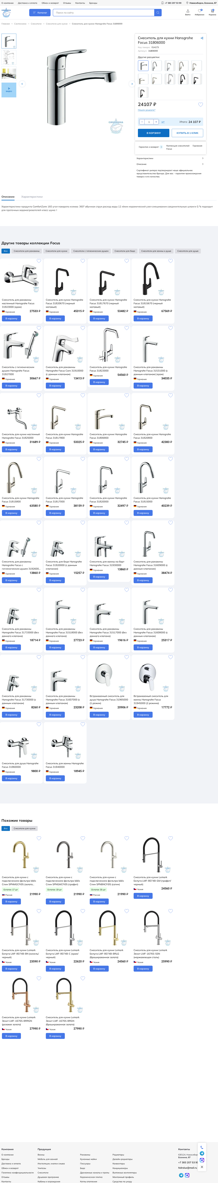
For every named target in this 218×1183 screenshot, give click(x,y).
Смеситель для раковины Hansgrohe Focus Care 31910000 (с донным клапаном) (64, 371)
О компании (7, 3)
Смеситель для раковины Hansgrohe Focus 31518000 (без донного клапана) (64, 632)
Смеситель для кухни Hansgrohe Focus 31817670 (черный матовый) (108, 303)
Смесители (36, 23)
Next (132, 84)
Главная (5, 23)
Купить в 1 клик (187, 132)
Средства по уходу (122, 1181)
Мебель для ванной (48, 1159)
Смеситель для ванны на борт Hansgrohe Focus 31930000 (107, 563)
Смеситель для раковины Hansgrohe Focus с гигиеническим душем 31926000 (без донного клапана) (21, 565)
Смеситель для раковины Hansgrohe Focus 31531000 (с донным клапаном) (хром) (151, 371)
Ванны (41, 1154)
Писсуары (85, 1163)
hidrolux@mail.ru (187, 1167)
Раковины (85, 1154)
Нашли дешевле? (146, 110)
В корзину (154, 132)
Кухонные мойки (88, 1159)
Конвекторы (119, 1163)
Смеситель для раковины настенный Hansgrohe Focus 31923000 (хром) (18, 303)
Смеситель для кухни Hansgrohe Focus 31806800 (108, 436)
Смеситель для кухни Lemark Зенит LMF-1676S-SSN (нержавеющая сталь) (150, 954)
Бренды (93, 3)
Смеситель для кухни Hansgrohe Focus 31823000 (108, 369)
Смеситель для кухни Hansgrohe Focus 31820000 (108, 499)
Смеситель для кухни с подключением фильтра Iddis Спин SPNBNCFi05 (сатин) (107, 881)
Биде (82, 1168)
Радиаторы (118, 1154)
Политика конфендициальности (17, 1172)
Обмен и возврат (50, 3)
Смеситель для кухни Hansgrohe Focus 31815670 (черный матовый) (152, 303)
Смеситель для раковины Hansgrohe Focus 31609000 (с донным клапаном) (151, 565)
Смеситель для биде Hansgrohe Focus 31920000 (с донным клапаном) (64, 565)
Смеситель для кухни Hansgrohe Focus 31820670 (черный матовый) (64, 303)
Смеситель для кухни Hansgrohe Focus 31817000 (64, 499)
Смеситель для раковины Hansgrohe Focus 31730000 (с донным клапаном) (19, 700)
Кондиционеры (120, 1168)
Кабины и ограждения (49, 1181)
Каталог (42, 12)
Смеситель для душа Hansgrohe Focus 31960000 (20, 765)
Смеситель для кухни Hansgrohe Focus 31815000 (152, 499)
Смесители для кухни (56, 23)
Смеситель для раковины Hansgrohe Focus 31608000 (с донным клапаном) (151, 632)
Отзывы (67, 3)
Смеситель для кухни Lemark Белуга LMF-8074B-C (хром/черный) (62, 954)
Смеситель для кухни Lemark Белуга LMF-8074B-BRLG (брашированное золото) (106, 954)
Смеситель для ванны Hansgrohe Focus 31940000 (65, 765)
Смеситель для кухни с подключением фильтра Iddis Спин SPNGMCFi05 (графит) (63, 881)
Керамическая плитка (91, 1177)
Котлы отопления (88, 1181)
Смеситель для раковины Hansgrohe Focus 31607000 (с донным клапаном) (63, 700)
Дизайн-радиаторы (122, 1159)
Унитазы (42, 1168)
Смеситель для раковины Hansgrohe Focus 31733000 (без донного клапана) (20, 632)
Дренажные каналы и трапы (94, 1172)
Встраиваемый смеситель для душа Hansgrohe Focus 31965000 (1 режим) (109, 700)
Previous (22, 84)
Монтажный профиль (123, 1177)
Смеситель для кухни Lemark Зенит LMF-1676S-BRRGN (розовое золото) (18, 1021)
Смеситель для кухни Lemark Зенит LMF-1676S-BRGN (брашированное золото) (62, 1021)
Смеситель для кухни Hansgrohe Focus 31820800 (152, 436)
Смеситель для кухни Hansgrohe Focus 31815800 (20, 499)
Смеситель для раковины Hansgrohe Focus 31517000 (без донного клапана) (108, 632)
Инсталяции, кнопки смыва (51, 1163)
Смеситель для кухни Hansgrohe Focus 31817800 (64, 436)
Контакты (80, 3)
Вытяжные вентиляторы (125, 1172)
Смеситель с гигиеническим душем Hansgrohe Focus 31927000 (18, 371)
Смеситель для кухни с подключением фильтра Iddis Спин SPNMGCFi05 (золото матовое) (19, 881)
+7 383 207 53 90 (188, 1162)
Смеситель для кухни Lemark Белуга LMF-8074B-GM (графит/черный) (152, 881)
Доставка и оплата (27, 3)
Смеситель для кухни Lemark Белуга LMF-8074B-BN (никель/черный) (20, 954)
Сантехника (20, 23)
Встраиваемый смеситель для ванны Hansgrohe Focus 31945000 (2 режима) (151, 700)
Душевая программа (48, 1177)
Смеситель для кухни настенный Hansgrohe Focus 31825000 (21, 436)
